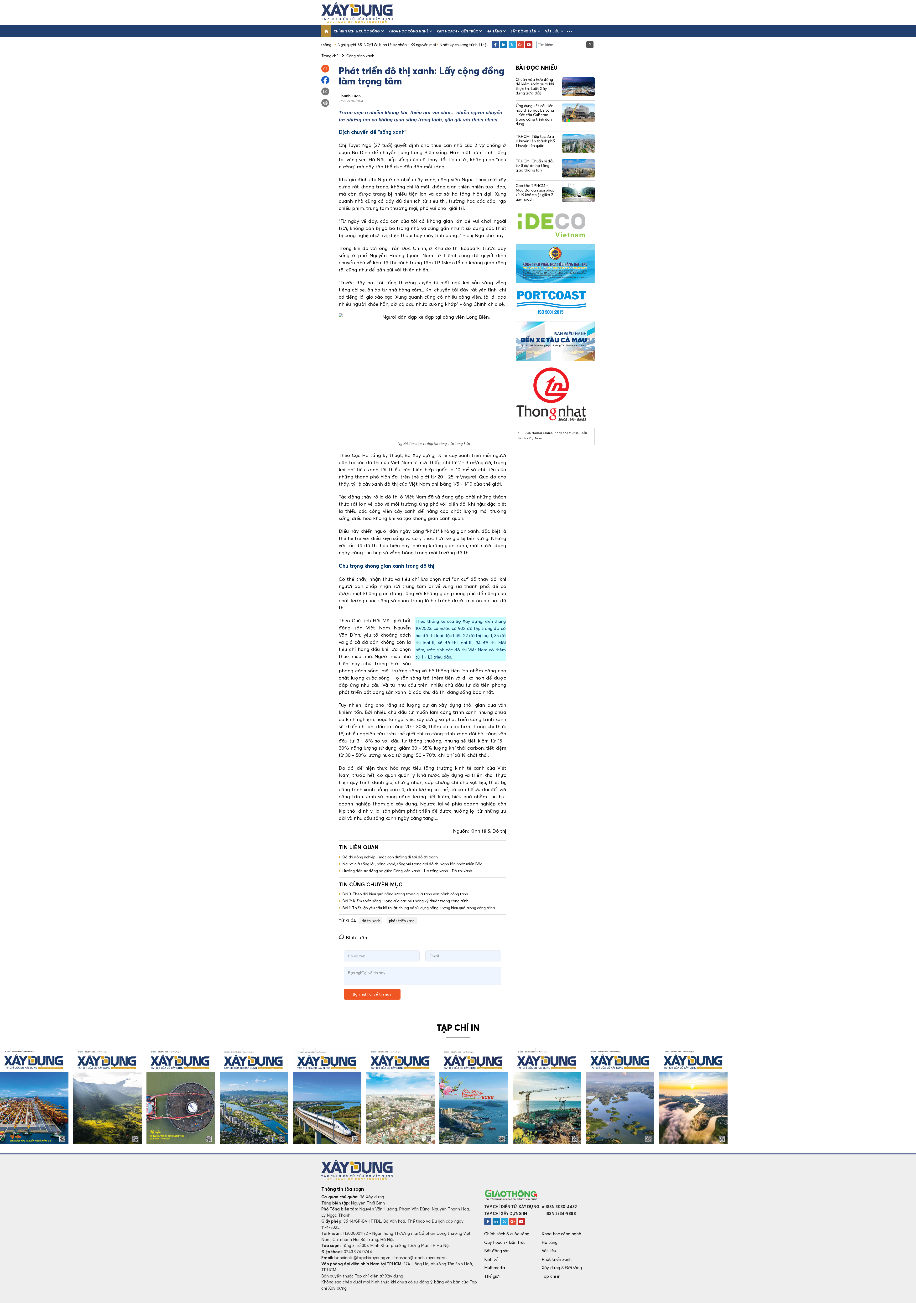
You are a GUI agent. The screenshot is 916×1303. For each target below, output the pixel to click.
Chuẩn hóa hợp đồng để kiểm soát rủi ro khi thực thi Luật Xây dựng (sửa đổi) (535, 86)
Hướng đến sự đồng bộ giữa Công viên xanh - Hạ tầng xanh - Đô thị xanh (407, 870)
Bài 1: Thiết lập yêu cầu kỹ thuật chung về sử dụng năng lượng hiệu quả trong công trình (418, 907)
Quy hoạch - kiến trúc (457, 31)
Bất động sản (523, 31)
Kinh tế (491, 1259)
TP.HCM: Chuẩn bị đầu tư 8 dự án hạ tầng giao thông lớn (535, 165)
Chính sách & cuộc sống (357, 31)
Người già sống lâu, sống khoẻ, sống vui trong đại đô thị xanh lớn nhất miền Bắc (412, 864)
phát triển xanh (402, 921)
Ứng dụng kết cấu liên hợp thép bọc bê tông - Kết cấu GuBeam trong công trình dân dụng (535, 114)
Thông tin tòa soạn (342, 1189)
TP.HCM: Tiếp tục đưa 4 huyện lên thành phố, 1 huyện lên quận (536, 141)
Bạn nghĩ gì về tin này (372, 994)
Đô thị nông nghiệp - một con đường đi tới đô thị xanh (390, 857)
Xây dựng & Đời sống (562, 1267)
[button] (569, 31)
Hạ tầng (494, 31)
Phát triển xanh (557, 1259)
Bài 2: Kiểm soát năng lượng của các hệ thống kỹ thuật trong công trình (405, 900)
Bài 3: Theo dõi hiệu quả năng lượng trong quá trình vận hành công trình (405, 894)
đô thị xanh (371, 921)
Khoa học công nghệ (408, 31)
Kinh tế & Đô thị (488, 831)
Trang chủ (329, 55)
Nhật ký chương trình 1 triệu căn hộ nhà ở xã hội (396, 44)
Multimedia (494, 1267)
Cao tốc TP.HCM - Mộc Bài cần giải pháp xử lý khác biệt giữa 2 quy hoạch (535, 192)
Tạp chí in (551, 1276)
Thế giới (492, 1276)
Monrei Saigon (541, 433)
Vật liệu (552, 31)
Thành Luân (350, 95)
